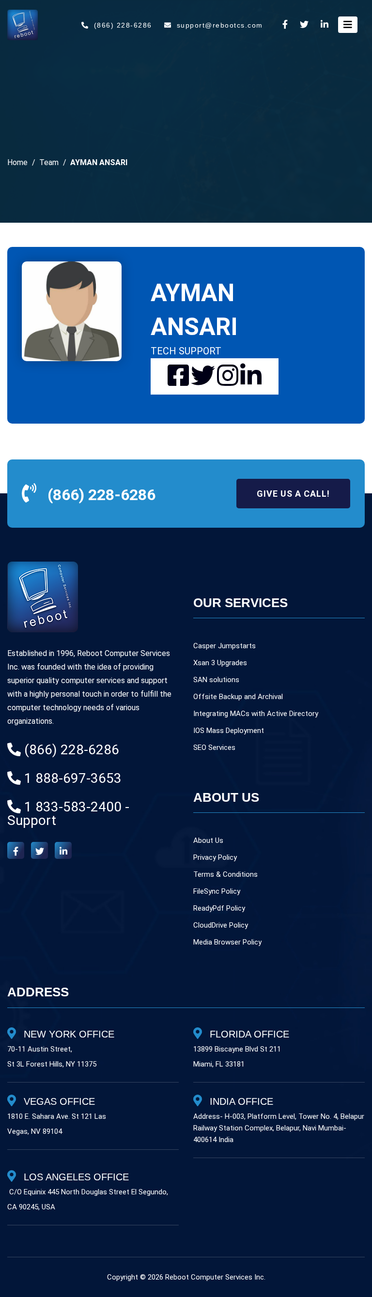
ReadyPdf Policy (219, 908)
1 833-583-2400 (73, 807)
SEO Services (214, 747)
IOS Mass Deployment (228, 730)
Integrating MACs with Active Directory (255, 713)
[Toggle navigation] (347, 24)
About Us (208, 840)
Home (17, 162)
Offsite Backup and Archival (238, 696)
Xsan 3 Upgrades (220, 662)
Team (49, 162)
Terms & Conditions (225, 874)
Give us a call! (293, 493)
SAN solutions (216, 679)
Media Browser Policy (227, 942)
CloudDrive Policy (220, 925)
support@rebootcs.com (220, 25)
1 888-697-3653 (73, 778)
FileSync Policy (216, 891)
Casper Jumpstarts (224, 645)
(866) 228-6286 (123, 25)
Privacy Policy (215, 857)
